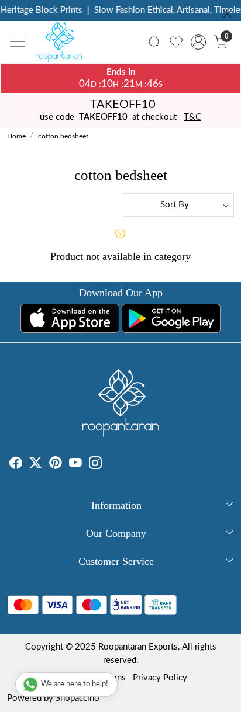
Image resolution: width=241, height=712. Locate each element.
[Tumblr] (108, 464)
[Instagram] (95, 464)
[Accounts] (198, 42)
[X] (35, 464)
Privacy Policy (160, 677)
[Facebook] (16, 464)
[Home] (62, 45)
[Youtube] (75, 464)
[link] (155, 42)
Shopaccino (77, 698)
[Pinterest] (55, 464)
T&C (192, 117)
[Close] (227, 13)
